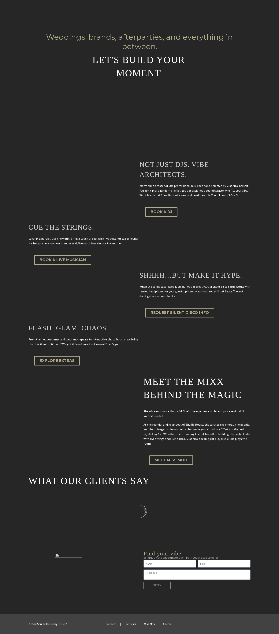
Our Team (130, 624)
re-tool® (63, 624)
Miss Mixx (154, 8)
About (49, 8)
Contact (211, 8)
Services (68, 8)
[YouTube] (249, 624)
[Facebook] (234, 624)
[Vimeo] (244, 624)
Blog (193, 8)
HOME (32, 8)
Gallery (175, 8)
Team (86, 8)
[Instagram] (239, 624)
